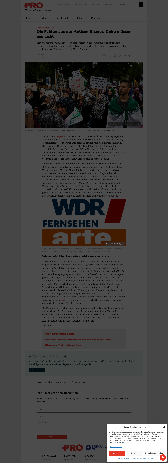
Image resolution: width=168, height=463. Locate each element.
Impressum (151, 458)
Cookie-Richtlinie (124, 458)
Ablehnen (135, 453)
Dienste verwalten (116, 447)
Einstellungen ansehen (154, 453)
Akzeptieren (117, 453)
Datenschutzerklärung (139, 458)
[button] (163, 427)
